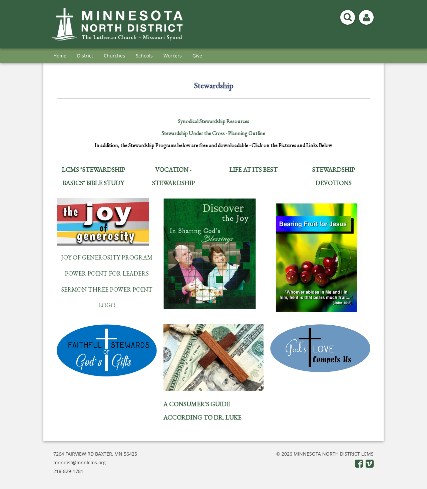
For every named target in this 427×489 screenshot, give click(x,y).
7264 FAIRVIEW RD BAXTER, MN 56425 (95, 454)
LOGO (106, 305)
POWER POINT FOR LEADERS (107, 273)
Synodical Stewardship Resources (213, 121)
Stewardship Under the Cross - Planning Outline (213, 133)
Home (59, 55)
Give (197, 55)
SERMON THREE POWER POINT (106, 289)
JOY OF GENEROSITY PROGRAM (106, 257)
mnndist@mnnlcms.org (79, 462)
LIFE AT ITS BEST (254, 169)
